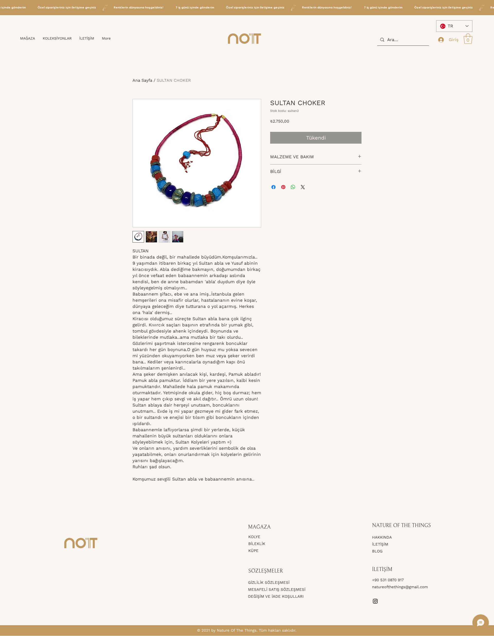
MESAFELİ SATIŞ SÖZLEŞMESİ (276, 589)
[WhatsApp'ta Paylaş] (293, 187)
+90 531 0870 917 (388, 580)
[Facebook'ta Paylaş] (273, 187)
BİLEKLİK (256, 543)
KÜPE (253, 550)
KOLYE (254, 536)
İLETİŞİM (380, 544)
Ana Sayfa (142, 80)
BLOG (377, 551)
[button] (468, 38)
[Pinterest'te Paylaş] (283, 187)
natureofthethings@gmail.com (400, 587)
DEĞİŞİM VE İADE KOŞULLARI (276, 596)
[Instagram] (375, 601)
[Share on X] (303, 187)
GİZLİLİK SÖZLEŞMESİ (268, 582)
